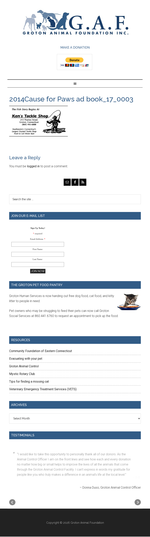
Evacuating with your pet (25, 358)
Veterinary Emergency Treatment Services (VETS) (43, 389)
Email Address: (37, 239)
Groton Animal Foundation (74, 23)
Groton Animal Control (24, 366)
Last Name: (38, 259)
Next (138, 492)
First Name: (38, 249)
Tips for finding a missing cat (29, 381)
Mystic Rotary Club (22, 374)
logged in (33, 166)
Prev (12, 492)
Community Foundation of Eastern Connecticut (40, 351)
